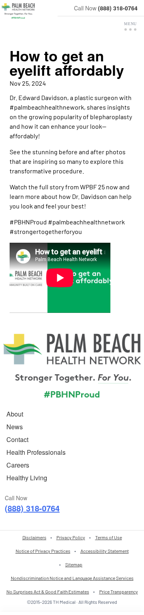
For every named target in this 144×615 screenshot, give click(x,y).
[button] (130, 26)
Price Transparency (118, 591)
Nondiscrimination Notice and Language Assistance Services (72, 578)
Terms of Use (108, 537)
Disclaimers (34, 537)
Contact (17, 439)
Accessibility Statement (104, 551)
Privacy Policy (70, 537)
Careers (17, 465)
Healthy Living (26, 477)
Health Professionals (36, 452)
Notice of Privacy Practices (43, 551)
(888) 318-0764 (118, 8)
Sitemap (73, 564)
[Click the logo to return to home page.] (18, 11)
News (14, 426)
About (14, 414)
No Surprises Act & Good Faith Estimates (47, 591)
